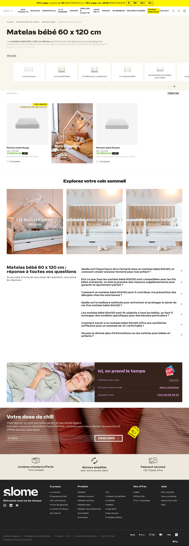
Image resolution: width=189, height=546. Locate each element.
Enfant (106, 11)
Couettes (110, 500)
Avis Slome (55, 513)
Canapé (74, 11)
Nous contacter (169, 387)
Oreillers (109, 505)
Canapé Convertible (115, 496)
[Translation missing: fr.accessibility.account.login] (179, 11)
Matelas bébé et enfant (27, 22)
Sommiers (83, 517)
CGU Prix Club (107, 536)
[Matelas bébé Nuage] (27, 124)
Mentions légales (11, 536)
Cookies (59, 536)
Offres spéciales (153, 11)
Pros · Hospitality (141, 500)
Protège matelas (113, 517)
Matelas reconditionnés (89, 509)
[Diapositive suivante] (174, 86)
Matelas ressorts (86, 500)
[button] (173, 11)
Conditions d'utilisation (86, 536)
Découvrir (62, 157)
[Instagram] (4, 505)
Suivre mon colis (169, 500)
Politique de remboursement (17, 540)
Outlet (136, 492)
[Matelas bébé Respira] (117, 124)
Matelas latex (84, 505)
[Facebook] (17, 505)
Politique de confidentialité (37, 536)
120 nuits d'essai (58, 500)
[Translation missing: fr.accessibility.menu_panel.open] (6, 10)
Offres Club (139, 496)
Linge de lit (96, 11)
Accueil (10, 22)
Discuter (174, 380)
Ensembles (119, 11)
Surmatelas (49, 11)
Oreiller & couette (85, 11)
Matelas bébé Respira (108, 148)
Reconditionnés (136, 11)
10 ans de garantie (59, 505)
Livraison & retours (59, 509)
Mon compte (167, 492)
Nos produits (23, 11)
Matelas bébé (48, 22)
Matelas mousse (86, 496)
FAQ (163, 505)
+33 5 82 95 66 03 (168, 395)
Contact (164, 11)
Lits (107, 492)
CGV (69, 536)
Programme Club (58, 496)
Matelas (35, 11)
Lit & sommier (62, 11)
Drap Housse (111, 513)
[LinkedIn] (11, 505)
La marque (55, 492)
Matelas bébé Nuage (18, 148)
